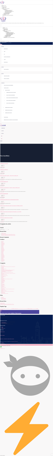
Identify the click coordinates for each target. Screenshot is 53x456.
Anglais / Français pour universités (10, 100)
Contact (2, 133)
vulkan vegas (29, 308)
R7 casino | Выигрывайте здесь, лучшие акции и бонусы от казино (7, 304)
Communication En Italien (7, 36)
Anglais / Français (5, 9)
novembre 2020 (3, 259)
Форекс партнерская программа (4, 293)
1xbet (4, 308)
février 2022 (2, 254)
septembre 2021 (3, 257)
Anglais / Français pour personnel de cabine (9, 11)
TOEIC (4, 51)
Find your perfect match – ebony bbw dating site (9, 175)
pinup (24, 308)
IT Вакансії (2, 279)
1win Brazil (2, 267)
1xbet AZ (8, 308)
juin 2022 (2, 252)
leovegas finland (3, 280)
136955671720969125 (4, 169)
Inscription (1, 44)
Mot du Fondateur (4, 5)
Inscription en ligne (3, 328)
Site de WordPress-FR (3, 299)
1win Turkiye (2, 269)
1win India (2, 268)
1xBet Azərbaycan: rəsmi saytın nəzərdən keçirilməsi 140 (7, 270)
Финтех (2, 291)
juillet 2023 (2, 245)
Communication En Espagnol (7, 13)
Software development (3, 287)
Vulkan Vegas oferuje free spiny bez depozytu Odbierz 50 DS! (11, 205)
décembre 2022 (2, 249)
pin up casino (2, 284)
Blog (1, 272)
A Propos (2, 327)
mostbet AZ (16, 308)
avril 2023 (2, 247)
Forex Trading (2, 278)
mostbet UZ (22, 308)
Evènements (2, 342)
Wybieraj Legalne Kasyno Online (6, 217)
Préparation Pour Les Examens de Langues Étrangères (9, 37)
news (1, 283)
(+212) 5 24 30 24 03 (3, 322)
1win (0, 308)
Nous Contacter (2, 343)
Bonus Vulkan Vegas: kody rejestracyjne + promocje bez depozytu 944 (8, 273)
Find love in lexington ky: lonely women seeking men (10, 187)
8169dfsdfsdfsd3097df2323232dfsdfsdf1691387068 (9, 199)
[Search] (8, 41)
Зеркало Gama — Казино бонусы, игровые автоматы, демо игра (8, 234)
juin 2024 (2, 241)
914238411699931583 (4, 181)
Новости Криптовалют (3, 290)
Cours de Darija (4, 14)
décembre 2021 (2, 255)
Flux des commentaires (3, 298)
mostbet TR (19, 308)
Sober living (2, 286)
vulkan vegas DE (3, 289)
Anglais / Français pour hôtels (8, 12)
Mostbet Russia (2, 282)
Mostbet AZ (2, 281)
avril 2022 (2, 253)
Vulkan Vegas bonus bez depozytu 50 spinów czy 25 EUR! (10, 211)
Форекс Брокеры (3, 292)
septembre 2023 (3, 244)
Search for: (1, 41)
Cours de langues (5, 31)
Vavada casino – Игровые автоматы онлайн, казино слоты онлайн (8, 235)
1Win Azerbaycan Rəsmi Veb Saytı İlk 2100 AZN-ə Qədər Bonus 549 (8, 266)
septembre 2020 (3, 260)
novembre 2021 (3, 256)
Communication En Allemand (8, 35)
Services (2, 6)
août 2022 (2, 251)
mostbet (13, 308)
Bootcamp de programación (4, 274)
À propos (4, 27)
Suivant (2, 225)
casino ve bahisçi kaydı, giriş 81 (4, 275)
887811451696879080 (4, 193)
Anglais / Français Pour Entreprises (6, 8)
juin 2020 (2, 261)
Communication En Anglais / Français (10, 32)
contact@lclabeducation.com (3, 42)
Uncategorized (2, 288)
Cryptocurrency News (3, 276)
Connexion (2, 297)
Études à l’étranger (4, 7)
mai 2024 (2, 242)
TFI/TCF (5, 59)
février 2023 (2, 248)
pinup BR (26, 308)
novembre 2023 (3, 243)
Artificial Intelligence (3, 271)
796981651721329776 (4, 163)
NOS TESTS (2, 46)
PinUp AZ (2, 285)
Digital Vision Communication (15, 341)
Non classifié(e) (3, 166)
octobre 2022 (2, 250)
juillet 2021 (2, 258)
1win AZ (2, 308)
